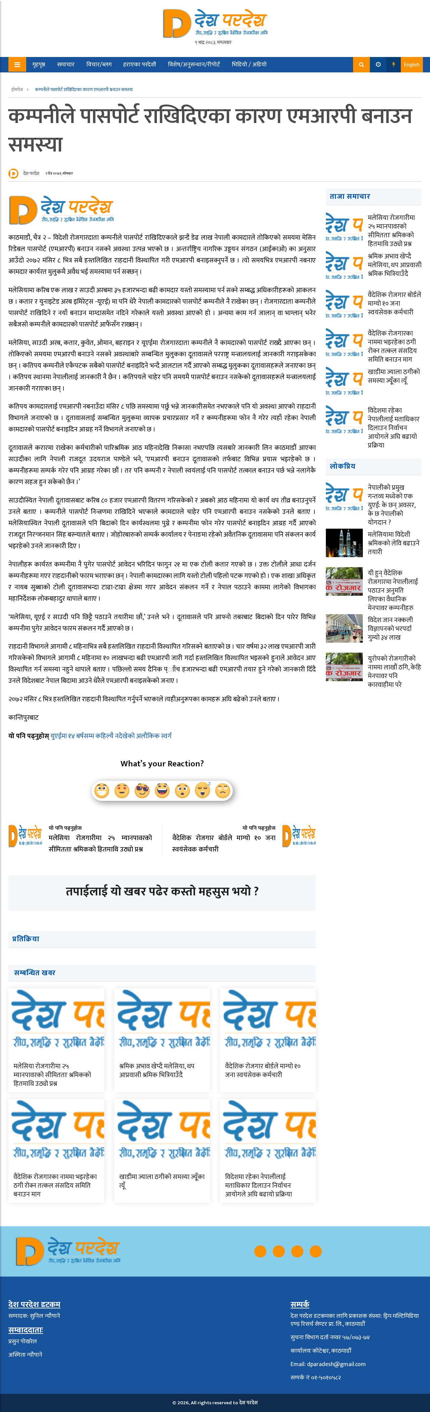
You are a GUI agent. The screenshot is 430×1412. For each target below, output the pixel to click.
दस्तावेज (86, 80)
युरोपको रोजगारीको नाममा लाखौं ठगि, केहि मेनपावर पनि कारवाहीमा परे (394, 672)
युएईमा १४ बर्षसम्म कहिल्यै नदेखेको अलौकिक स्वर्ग (111, 736)
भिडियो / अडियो (249, 65)
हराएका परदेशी (139, 65)
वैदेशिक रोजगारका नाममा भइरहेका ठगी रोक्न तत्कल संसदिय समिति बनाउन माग (55, 1185)
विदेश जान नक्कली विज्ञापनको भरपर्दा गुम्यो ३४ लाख (390, 628)
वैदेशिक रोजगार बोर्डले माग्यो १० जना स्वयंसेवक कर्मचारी (263, 1071)
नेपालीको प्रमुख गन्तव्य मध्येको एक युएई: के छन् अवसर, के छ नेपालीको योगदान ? (391, 505)
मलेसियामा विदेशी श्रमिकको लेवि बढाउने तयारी (394, 543)
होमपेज (17, 90)
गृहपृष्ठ (38, 65)
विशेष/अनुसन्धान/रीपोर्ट (194, 65)
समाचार (66, 65)
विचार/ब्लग (99, 65)
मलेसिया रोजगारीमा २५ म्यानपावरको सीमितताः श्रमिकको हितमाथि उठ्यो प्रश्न (52, 1075)
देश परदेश (31, 173)
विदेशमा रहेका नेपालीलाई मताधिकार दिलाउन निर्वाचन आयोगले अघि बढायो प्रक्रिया (258, 1185)
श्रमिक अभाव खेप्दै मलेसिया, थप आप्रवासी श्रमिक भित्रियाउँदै (157, 1071)
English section (47, 80)
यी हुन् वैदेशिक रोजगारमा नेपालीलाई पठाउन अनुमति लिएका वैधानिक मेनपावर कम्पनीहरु (393, 591)
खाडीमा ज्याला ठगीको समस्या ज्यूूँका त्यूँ (162, 1181)
